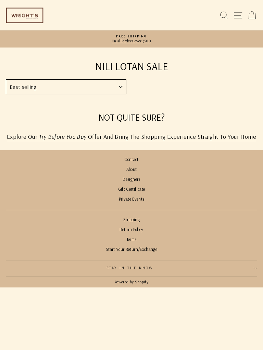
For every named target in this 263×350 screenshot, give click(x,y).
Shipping (131, 219)
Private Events (132, 199)
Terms (132, 239)
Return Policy (131, 229)
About (131, 169)
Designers (131, 179)
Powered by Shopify (131, 281)
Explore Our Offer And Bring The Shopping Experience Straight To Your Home (131, 136)
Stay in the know (130, 268)
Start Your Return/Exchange (131, 249)
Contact (131, 159)
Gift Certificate (131, 189)
